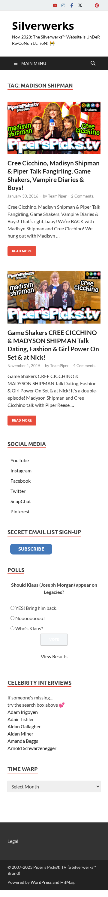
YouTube (19, 460)
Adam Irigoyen (23, 712)
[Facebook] (71, 5)
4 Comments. (84, 365)
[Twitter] (80, 5)
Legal (13, 841)
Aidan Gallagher (24, 726)
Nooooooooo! (30, 618)
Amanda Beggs (23, 741)
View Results (54, 656)
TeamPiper (57, 196)
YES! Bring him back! (36, 608)
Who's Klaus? (29, 628)
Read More (20, 249)
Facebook (20, 481)
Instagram (21, 470)
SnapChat (20, 501)
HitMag (67, 882)
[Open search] (93, 63)
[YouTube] (54, 5)
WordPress (41, 882)
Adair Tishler (21, 719)
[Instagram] (63, 5)
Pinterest (20, 511)
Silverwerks (43, 25)
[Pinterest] (96, 5)
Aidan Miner (20, 733)
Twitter (18, 491)
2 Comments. (82, 196)
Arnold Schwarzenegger (32, 748)
